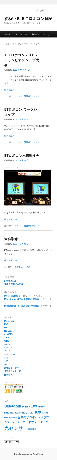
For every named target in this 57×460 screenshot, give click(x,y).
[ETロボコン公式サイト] (13, 392)
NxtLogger (9, 330)
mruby (41, 406)
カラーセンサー (13, 422)
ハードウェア (31, 422)
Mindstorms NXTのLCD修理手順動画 (21, 299)
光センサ (8, 364)
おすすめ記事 (21, 34)
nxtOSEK (8, 334)
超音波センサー (11, 367)
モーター (45, 422)
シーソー (8, 347)
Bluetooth (9, 320)
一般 (6, 360)
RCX (37, 412)
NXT (6, 327)
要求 (34, 429)
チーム (7, 350)
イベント (18, 96)
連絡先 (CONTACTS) (40, 34)
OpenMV (18, 413)
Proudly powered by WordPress (28, 454)
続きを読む (10, 89)
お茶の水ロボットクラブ (33, 417)
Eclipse (26, 406)
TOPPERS (13, 417)
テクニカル (9, 354)
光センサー (16, 428)
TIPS (6, 337)
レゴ (6, 357)
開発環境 (8, 374)
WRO (6, 340)
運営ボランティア (31, 96)
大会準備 (11, 238)
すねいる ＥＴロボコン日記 (28, 18)
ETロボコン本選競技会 (21, 155)
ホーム (8, 34)
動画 (30, 429)
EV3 (6, 324)
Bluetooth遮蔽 (11, 295)
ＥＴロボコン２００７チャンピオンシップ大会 (21, 59)
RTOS (45, 412)
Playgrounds (27, 413)
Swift (6, 417)
